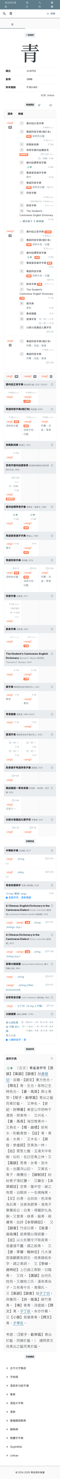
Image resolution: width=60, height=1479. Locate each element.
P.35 (51, 332)
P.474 (51, 858)
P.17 (52, 187)
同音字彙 (31, 192)
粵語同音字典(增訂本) (38, 131)
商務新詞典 (32, 144)
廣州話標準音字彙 (36, 162)
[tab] (12, 24)
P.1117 (51, 922)
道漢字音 (31, 319)
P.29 (51, 1006)
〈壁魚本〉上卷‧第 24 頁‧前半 (39, 1022)
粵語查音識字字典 (36, 172)
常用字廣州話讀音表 (37, 150)
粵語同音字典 (33, 182)
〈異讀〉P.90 (47, 158)
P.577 (51, 976)
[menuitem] (30, 1368)
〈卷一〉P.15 (48, 319)
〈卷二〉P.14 (48, 323)
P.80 (16, 776)
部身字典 (31, 205)
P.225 (49, 154)
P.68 (16, 800)
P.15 (52, 280)
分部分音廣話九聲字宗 (38, 327)
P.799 (51, 951)
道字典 (30, 303)
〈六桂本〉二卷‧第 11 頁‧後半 (39, 1026)
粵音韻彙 (31, 313)
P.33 (17, 828)
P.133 (51, 362)
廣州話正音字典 (35, 123)
